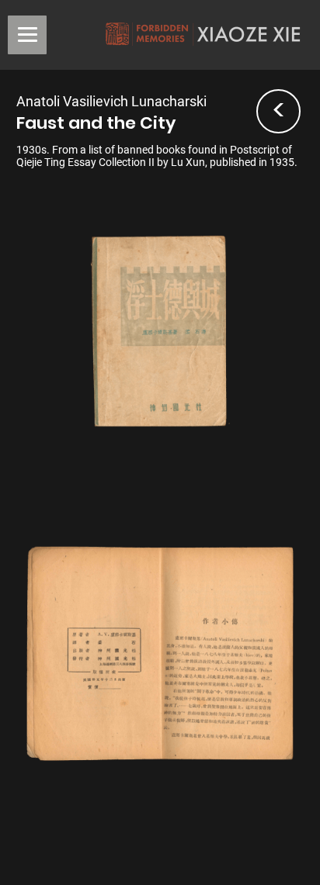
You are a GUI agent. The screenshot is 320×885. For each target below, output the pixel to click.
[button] (27, 35)
